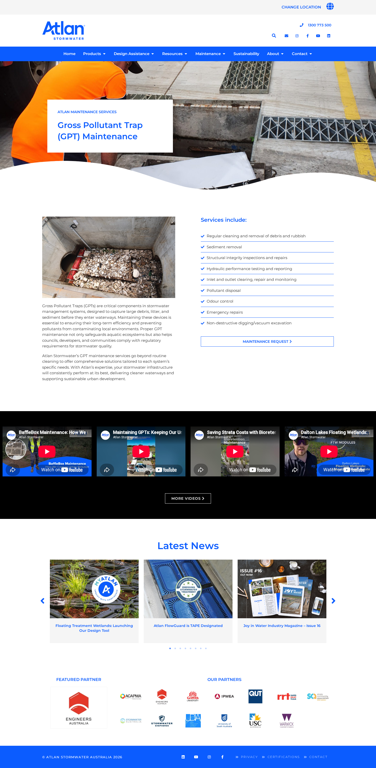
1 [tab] (170, 648)
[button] (42, 600)
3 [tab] (180, 648)
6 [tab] (195, 648)
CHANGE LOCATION (301, 7)
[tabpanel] (94, 601)
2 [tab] (175, 648)
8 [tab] (205, 648)
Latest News (188, 546)
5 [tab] (190, 648)
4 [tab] (185, 648)
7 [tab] (200, 648)
